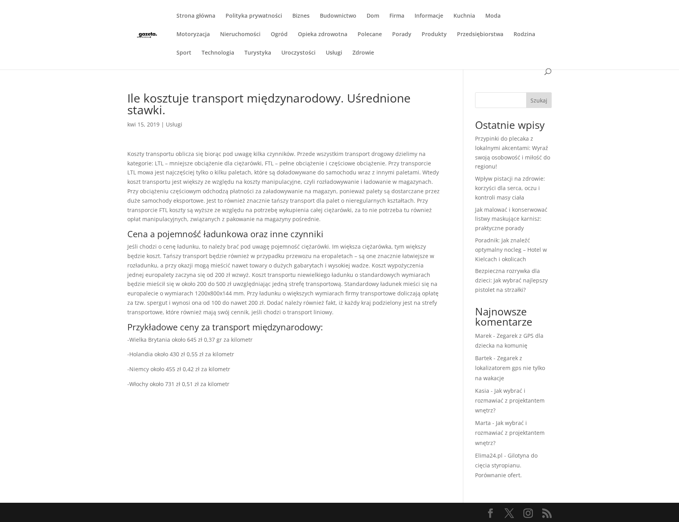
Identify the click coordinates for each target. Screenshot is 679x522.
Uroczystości (298, 53)
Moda (493, 16)
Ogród (279, 34)
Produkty (434, 34)
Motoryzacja (193, 34)
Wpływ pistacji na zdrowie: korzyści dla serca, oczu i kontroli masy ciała (510, 188)
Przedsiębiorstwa (480, 34)
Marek (483, 335)
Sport (183, 53)
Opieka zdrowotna (322, 34)
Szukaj (538, 100)
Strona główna (195, 16)
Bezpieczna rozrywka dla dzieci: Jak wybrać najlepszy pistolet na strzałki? (511, 280)
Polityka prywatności (254, 16)
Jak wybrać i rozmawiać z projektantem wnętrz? (510, 400)
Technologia (218, 53)
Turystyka (257, 53)
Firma (396, 16)
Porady (401, 34)
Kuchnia (464, 16)
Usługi (334, 53)
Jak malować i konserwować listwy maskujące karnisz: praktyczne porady (511, 219)
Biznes (301, 16)
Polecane (370, 34)
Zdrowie (363, 53)
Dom (373, 16)
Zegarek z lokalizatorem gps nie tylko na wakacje (510, 367)
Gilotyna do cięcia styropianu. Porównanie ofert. (506, 465)
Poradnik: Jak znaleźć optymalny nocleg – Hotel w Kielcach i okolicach (511, 249)
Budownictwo (338, 16)
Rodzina (524, 34)
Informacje (429, 16)
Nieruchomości (240, 34)
